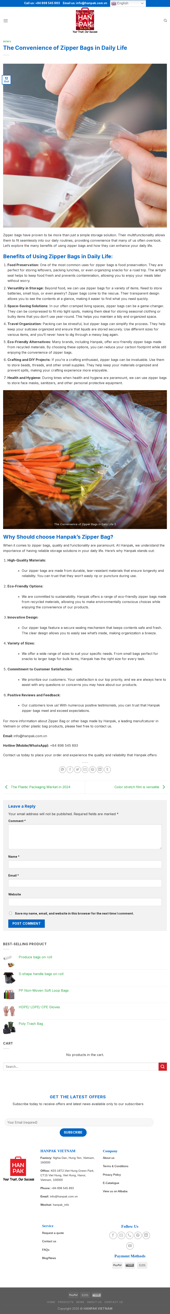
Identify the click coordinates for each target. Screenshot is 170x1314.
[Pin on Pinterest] (92, 769)
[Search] (165, 20)
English (122, 3)
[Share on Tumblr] (107, 769)
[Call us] (129, 1235)
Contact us (49, 1241)
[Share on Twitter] (77, 769)
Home (51, 1302)
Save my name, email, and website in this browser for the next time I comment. (74, 913)
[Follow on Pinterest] (138, 1235)
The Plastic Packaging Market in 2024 (40, 787)
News (7, 41)
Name (13, 856)
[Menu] (5, 21)
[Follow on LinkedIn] (146, 1235)
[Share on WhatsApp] (62, 769)
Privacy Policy (112, 1174)
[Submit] (163, 1067)
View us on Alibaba (115, 1191)
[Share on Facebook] (70, 769)
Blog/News (49, 1258)
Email (13, 875)
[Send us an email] (121, 1235)
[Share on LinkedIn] (100, 769)
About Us (94, 1302)
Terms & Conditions (115, 1166)
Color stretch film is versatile (137, 787)
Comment (17, 821)
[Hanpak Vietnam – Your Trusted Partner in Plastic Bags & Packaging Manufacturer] (85, 20)
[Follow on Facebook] (113, 1235)
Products (66, 1302)
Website (14, 894)
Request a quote (53, 1233)
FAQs (45, 1249)
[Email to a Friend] (85, 769)
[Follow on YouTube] (130, 1246)
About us (108, 1157)
